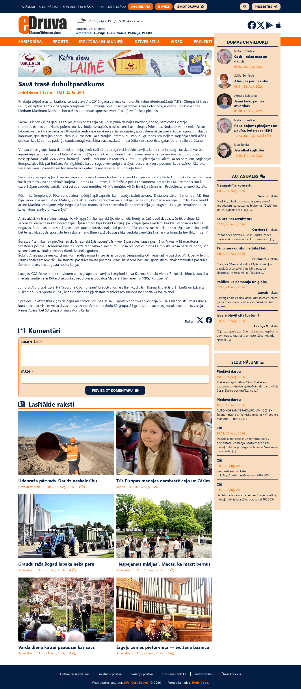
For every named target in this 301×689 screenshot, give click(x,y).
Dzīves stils (147, 41)
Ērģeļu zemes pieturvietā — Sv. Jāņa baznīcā (162, 647)
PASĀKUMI (27, 7)
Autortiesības (204, 674)
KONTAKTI (69, 7)
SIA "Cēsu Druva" (136, 682)
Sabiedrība (30, 41)
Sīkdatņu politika (141, 674)
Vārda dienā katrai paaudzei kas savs (56, 647)
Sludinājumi (244, 362)
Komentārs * (31, 342)
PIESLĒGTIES (263, 6)
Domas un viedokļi (247, 42)
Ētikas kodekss (231, 674)
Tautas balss (244, 176)
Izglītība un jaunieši (101, 41)
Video (177, 41)
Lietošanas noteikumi (74, 674)
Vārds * (27, 371)
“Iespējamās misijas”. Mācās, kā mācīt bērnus (163, 564)
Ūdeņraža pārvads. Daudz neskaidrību (57, 480)
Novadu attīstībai (29, 487)
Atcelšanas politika (174, 674)
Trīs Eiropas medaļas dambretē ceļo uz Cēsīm (163, 480)
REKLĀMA (87, 7)
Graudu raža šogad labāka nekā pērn (56, 564)
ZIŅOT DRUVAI (188, 6)
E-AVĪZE (163, 6)
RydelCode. (200, 682)
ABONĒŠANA (140, 6)
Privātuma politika (109, 674)
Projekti (203, 41)
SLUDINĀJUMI (49, 7)
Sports (60, 41)
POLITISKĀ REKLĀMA (112, 7)
